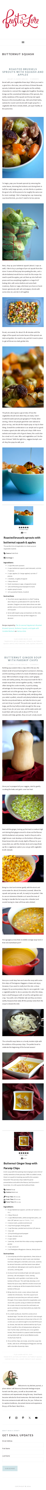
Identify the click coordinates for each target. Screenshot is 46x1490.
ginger (21, 1359)
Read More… (21, 1406)
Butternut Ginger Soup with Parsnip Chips (23, 659)
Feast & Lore (23, 18)
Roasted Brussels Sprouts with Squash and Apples (23, 72)
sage (27, 643)
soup (33, 1359)
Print (24, 532)
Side (30, 639)
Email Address (7, 1441)
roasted (22, 643)
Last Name (6, 1456)
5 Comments (34, 664)
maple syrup (14, 643)
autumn (16, 1357)
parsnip (28, 1359)
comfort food (10, 1359)
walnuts (39, 643)
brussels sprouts (26, 641)
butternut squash (35, 1357)
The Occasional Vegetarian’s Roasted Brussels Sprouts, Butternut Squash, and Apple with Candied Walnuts (22, 628)
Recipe (26, 639)
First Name (6, 1448)
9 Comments (34, 79)
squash (33, 643)
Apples (16, 641)
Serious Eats (21, 631)
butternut (23, 1357)
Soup (30, 1354)
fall (17, 1359)
